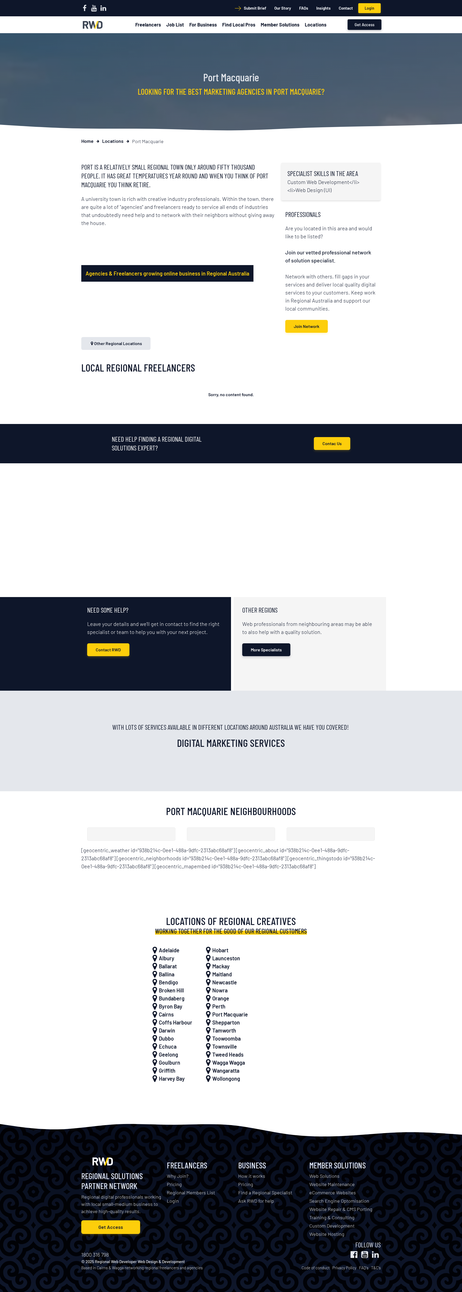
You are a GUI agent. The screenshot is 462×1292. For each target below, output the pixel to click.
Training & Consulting (332, 1217)
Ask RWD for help (256, 1201)
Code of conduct (316, 1267)
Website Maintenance (332, 1184)
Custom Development (332, 1226)
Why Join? (177, 1176)
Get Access (365, 24)
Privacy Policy (344, 1267)
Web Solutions (324, 1176)
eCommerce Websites (332, 1192)
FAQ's (363, 1267)
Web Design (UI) (313, 190)
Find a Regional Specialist (265, 1192)
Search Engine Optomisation (339, 1201)
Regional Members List (191, 1192)
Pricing (174, 1184)
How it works (251, 1176)
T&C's (376, 1267)
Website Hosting (326, 1234)
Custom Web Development (318, 182)
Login (369, 8)
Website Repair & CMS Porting (340, 1209)
